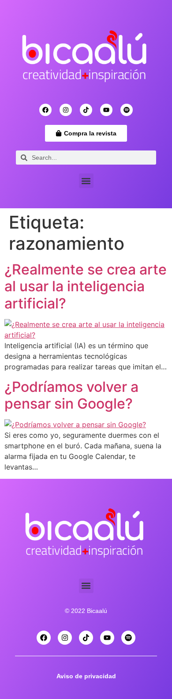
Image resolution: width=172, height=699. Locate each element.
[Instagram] (66, 110)
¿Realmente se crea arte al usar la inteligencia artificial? (85, 286)
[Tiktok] (86, 110)
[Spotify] (126, 110)
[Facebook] (45, 110)
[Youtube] (106, 110)
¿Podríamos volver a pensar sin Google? (71, 395)
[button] (86, 180)
